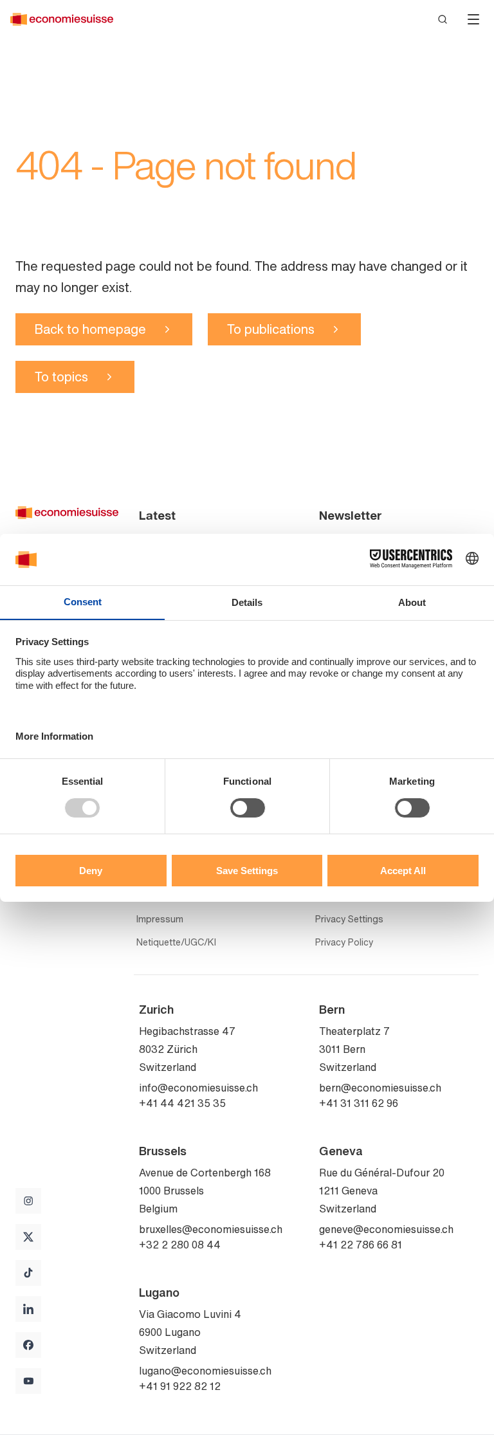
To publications (271, 329)
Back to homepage (90, 329)
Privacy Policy (344, 942)
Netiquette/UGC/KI (176, 942)
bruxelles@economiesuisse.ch (210, 1229)
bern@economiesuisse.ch (380, 1087)
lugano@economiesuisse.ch (205, 1370)
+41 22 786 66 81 (360, 1244)
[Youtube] (28, 1381)
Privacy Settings (349, 919)
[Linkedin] (28, 1309)
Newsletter (350, 515)
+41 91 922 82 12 (180, 1386)
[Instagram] (28, 1201)
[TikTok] (28, 1273)
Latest (157, 515)
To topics (61, 376)
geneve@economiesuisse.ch (386, 1229)
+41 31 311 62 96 (358, 1103)
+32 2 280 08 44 (180, 1244)
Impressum (159, 919)
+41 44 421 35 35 (182, 1103)
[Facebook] (28, 1345)
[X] (28, 1237)
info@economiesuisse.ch (198, 1087)
